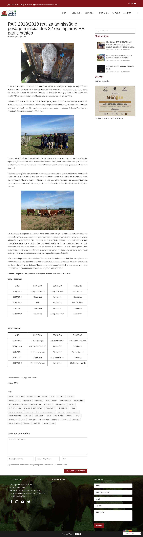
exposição (56, 419)
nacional (27, 423)
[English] (124, 530)
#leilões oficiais (15, 408)
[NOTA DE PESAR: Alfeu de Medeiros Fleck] (101, 69)
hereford (76, 419)
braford (69, 416)
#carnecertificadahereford (37, 397)
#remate (61, 412)
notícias (37, 423)
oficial (45, 423)
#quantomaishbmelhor (46, 412)
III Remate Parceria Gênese (109, 119)
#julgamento (60, 404)
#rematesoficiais (15, 416)
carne (78, 416)
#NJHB (73, 408)
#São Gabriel (39, 416)
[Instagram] (131, 3)
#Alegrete (20, 397)
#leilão (71, 404)
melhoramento (14, 423)
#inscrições (48, 404)
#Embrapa (60, 397)
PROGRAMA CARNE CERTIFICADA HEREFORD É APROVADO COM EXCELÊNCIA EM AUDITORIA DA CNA (120, 44)
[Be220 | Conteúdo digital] (77, 534)
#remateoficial (72, 412)
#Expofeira (27, 400)
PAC (53, 423)
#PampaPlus (30, 412)
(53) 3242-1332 (13, 5)
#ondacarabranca (15, 412)
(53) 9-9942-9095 (26, 5)
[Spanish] (130, 530)
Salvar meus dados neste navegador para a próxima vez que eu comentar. (38, 465)
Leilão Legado (102, 81)
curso (23, 419)
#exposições (78, 400)
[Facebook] (129, 3)
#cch (52, 397)
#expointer (38, 400)
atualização (58, 416)
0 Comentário (125, 49)
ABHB (49, 416)
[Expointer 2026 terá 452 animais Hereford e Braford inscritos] (101, 57)
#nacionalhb (50, 408)
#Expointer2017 (65, 400)
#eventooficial (14, 400)
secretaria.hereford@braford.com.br (47, 5)
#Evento (71, 397)
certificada (13, 419)
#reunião (28, 416)
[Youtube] (22, 502)
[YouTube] (134, 3)
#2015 (11, 397)
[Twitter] (28, 502)
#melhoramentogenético (33, 408)
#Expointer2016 (51, 400)
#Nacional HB (63, 408)
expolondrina (44, 419)
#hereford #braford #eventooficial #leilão (25, 404)
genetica (66, 419)
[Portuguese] (127, 530)
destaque (32, 419)
